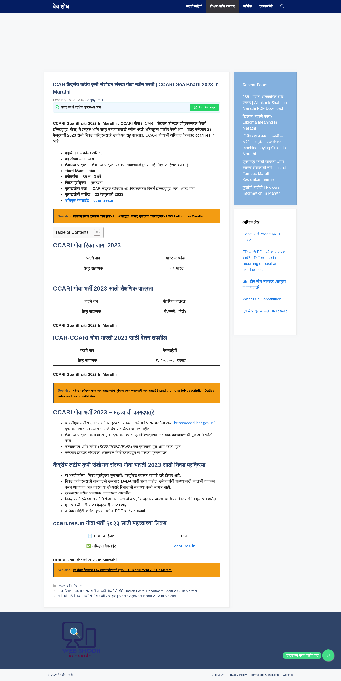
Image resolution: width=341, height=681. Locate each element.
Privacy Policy (237, 674)
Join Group (206, 107)
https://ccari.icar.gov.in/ (194, 423)
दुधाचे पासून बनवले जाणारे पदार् (265, 311)
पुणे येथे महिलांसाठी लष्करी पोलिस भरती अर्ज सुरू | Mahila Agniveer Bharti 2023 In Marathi (117, 596)
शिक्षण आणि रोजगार (222, 6)
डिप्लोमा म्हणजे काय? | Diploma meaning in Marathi (260, 122)
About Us (218, 674)
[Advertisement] (118, 40)
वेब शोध (61, 6)
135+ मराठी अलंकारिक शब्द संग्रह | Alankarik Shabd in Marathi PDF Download (265, 102)
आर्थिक (247, 6)
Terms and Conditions (265, 674)
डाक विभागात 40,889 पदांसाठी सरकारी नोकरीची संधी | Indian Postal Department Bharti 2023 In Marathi (127, 591)
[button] (282, 6)
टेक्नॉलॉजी (266, 6)
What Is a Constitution (262, 299)
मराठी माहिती (194, 6)
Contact (288, 674)
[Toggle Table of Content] (95, 232)
